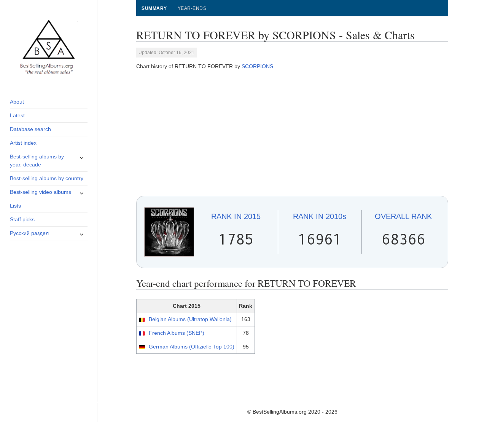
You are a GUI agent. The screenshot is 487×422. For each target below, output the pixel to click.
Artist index (23, 143)
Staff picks (22, 219)
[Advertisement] (292, 133)
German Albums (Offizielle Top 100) (191, 347)
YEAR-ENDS (192, 8)
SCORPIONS (257, 66)
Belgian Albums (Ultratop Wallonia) (190, 319)
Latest (17, 115)
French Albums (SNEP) (176, 333)
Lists (15, 206)
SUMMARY (154, 8)
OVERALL (403, 216)
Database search (30, 129)
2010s (319, 216)
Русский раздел (29, 233)
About (17, 102)
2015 (236, 216)
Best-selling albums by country (46, 178)
